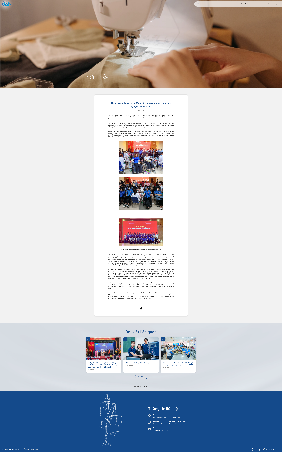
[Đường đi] (180, 417)
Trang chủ (137, 387)
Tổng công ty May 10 (13, 449)
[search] (277, 4)
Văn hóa (145, 387)
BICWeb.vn (35, 449)
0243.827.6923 (158, 424)
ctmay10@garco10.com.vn (160, 430)
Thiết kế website (25, 449)
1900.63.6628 (172, 424)
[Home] (6, 3)
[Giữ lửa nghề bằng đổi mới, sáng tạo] (141, 355)
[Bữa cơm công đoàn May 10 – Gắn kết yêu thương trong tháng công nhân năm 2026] (178, 355)
